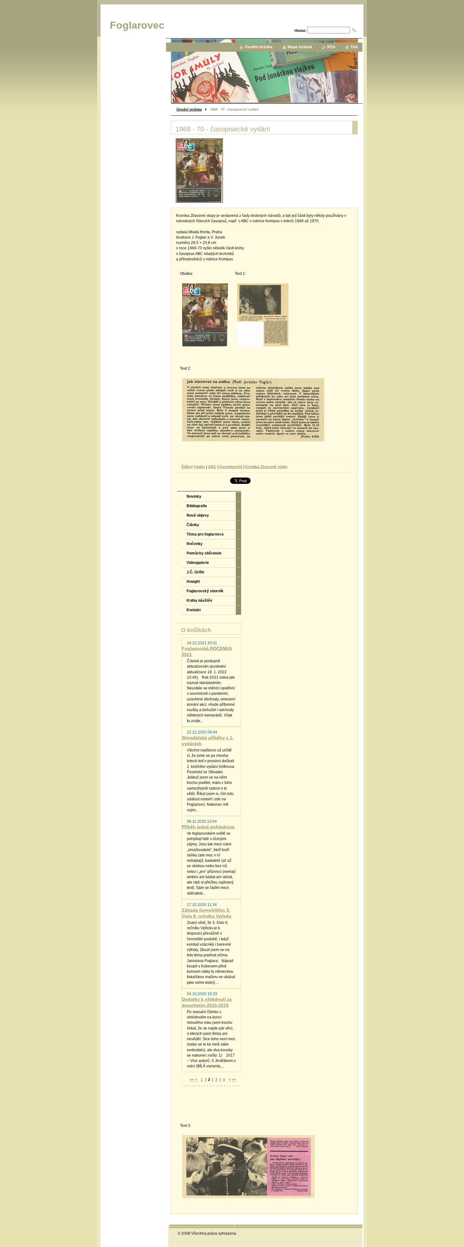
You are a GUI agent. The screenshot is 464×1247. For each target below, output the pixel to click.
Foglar (199, 467)
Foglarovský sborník (205, 591)
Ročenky (195, 544)
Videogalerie (198, 562)
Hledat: (300, 30)
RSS (331, 47)
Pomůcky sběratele (204, 553)
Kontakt (194, 610)
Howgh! (193, 581)
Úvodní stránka (189, 109)
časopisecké (230, 467)
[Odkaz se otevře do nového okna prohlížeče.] (199, 170)
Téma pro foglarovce (205, 534)
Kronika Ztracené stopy (266, 467)
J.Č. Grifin (195, 572)
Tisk (354, 47)
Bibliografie (197, 506)
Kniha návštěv (199, 600)
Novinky (194, 496)
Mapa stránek (300, 47)
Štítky (186, 467)
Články (193, 525)
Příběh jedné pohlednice (208, 827)
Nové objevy (198, 515)
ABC (212, 467)
